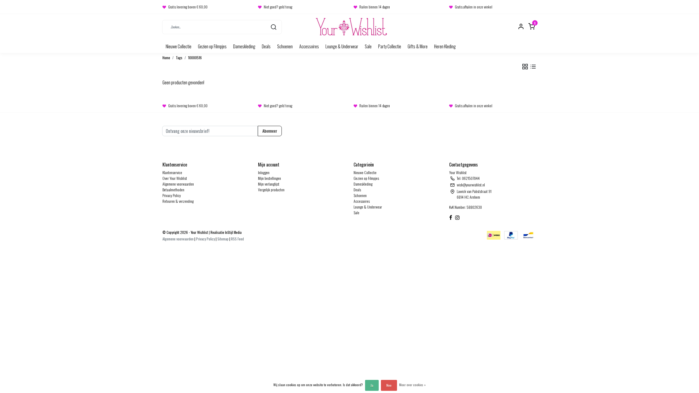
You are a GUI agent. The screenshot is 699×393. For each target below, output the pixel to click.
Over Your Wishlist (174, 178)
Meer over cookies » (412, 384)
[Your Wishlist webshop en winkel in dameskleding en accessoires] (351, 27)
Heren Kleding (445, 46)
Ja (372, 385)
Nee (389, 385)
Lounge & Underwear (341, 46)
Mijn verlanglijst (268, 184)
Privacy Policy (171, 195)
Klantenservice (172, 172)
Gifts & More (418, 46)
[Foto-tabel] (525, 66)
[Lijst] (533, 66)
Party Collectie (389, 46)
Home (166, 57)
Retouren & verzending (178, 201)
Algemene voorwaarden (178, 184)
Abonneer (269, 131)
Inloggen (263, 172)
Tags (179, 57)
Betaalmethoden (173, 189)
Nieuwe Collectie (178, 46)
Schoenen (285, 46)
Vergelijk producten (271, 189)
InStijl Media (233, 232)
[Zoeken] (274, 27)
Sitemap (223, 239)
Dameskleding (244, 46)
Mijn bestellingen (269, 178)
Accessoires (309, 46)
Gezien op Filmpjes (212, 46)
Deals (266, 46)
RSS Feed (237, 239)
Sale (368, 46)
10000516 (195, 57)
